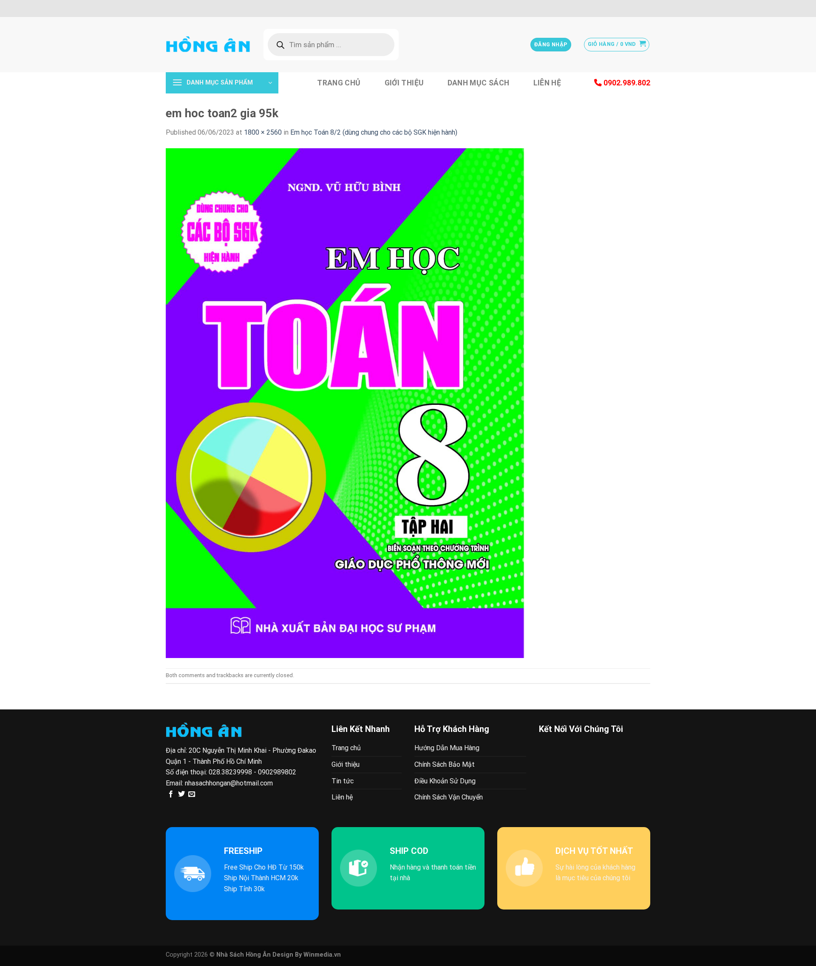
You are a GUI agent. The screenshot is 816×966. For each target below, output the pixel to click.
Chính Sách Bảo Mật (444, 764)
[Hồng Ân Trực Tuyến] (208, 45)
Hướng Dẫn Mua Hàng (446, 748)
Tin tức (343, 781)
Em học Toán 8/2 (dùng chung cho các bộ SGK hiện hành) (373, 132)
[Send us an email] (191, 794)
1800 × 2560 (263, 132)
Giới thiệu (404, 83)
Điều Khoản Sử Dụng (445, 781)
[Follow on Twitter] (181, 794)
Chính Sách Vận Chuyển (448, 797)
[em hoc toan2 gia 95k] (345, 402)
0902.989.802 (626, 83)
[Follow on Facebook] (170, 794)
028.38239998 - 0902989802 (252, 772)
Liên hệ (547, 83)
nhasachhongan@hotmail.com (229, 783)
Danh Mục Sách (479, 83)
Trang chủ (338, 83)
